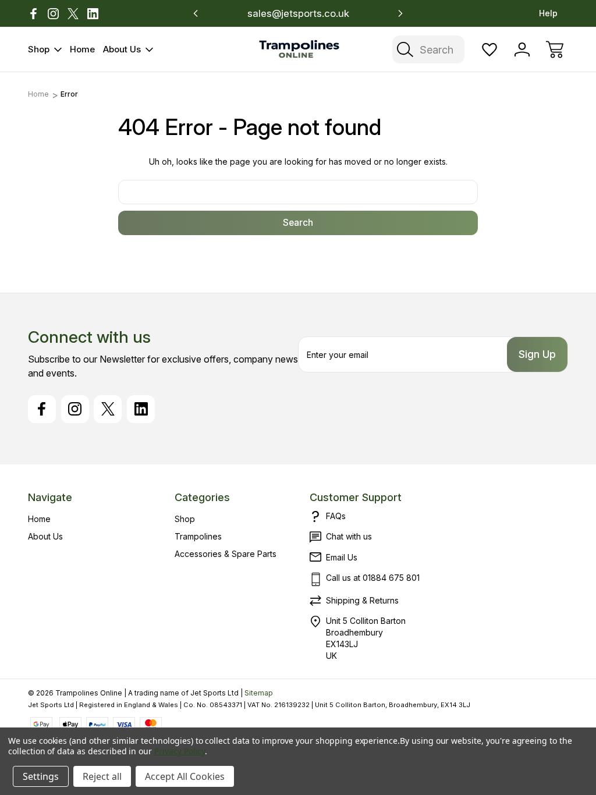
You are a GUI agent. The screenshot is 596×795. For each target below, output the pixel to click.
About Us (122, 49)
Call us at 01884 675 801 (373, 578)
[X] (73, 13)
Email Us (341, 557)
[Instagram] (53, 13)
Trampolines (198, 536)
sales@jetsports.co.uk (298, 13)
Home (82, 49)
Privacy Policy (179, 751)
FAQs (336, 516)
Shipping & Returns (362, 600)
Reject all (102, 776)
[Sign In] (522, 49)
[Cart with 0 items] (554, 49)
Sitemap (258, 692)
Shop (38, 49)
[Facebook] (33, 13)
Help (548, 13)
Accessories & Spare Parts (225, 554)
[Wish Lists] (489, 49)
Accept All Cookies (185, 776)
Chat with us (349, 536)
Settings (41, 776)
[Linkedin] (92, 13)
